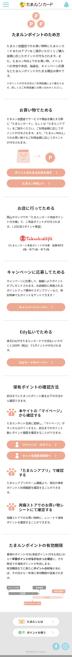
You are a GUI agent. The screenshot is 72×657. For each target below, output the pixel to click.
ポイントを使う (36, 632)
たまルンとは (35, 621)
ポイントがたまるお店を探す (33, 172)
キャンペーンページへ (33, 307)
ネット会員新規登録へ (36, 455)
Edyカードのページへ (33, 362)
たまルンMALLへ (33, 183)
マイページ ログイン (36, 444)
